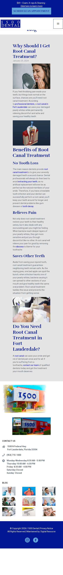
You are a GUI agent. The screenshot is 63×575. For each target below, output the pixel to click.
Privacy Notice (46, 528)
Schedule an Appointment (31, 11)
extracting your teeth (27, 181)
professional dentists (24, 104)
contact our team (31, 365)
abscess (20, 246)
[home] (10, 23)
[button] (58, 24)
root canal (19, 356)
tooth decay (28, 206)
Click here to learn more (31, 6)
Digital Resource (48, 531)
